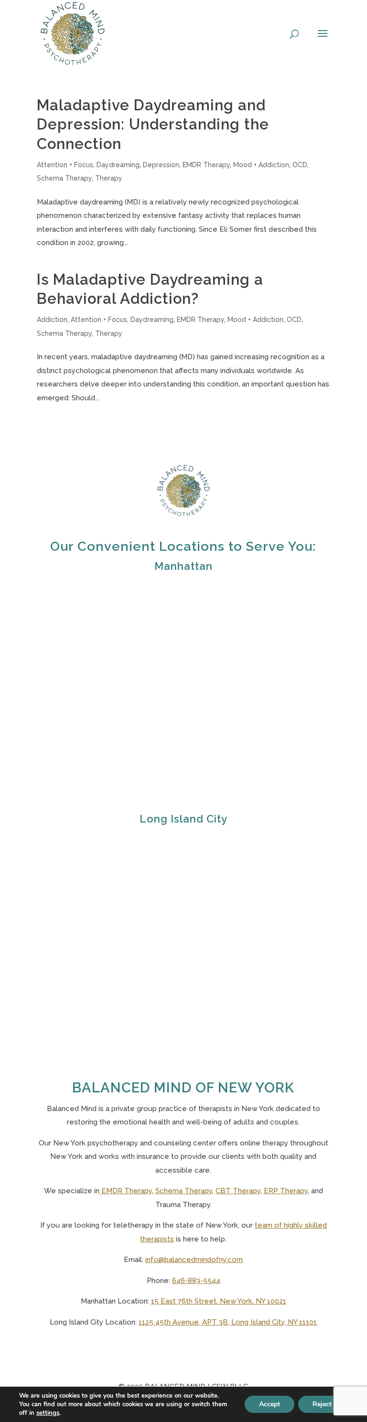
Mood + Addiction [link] (261, 165)
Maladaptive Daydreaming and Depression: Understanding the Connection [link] (153, 124)
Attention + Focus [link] (65, 165)
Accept (269, 1404)
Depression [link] (161, 165)
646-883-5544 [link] (196, 1280)
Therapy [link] (108, 178)
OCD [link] (299, 165)
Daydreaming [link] (118, 165)
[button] (322, 47)
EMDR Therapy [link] (206, 165)
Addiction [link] (52, 319)
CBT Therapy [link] (238, 1191)
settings (47, 1413)
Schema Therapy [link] (64, 178)
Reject (322, 1404)
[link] (73, 33)
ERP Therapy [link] (286, 1191)
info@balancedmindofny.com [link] (194, 1259)
